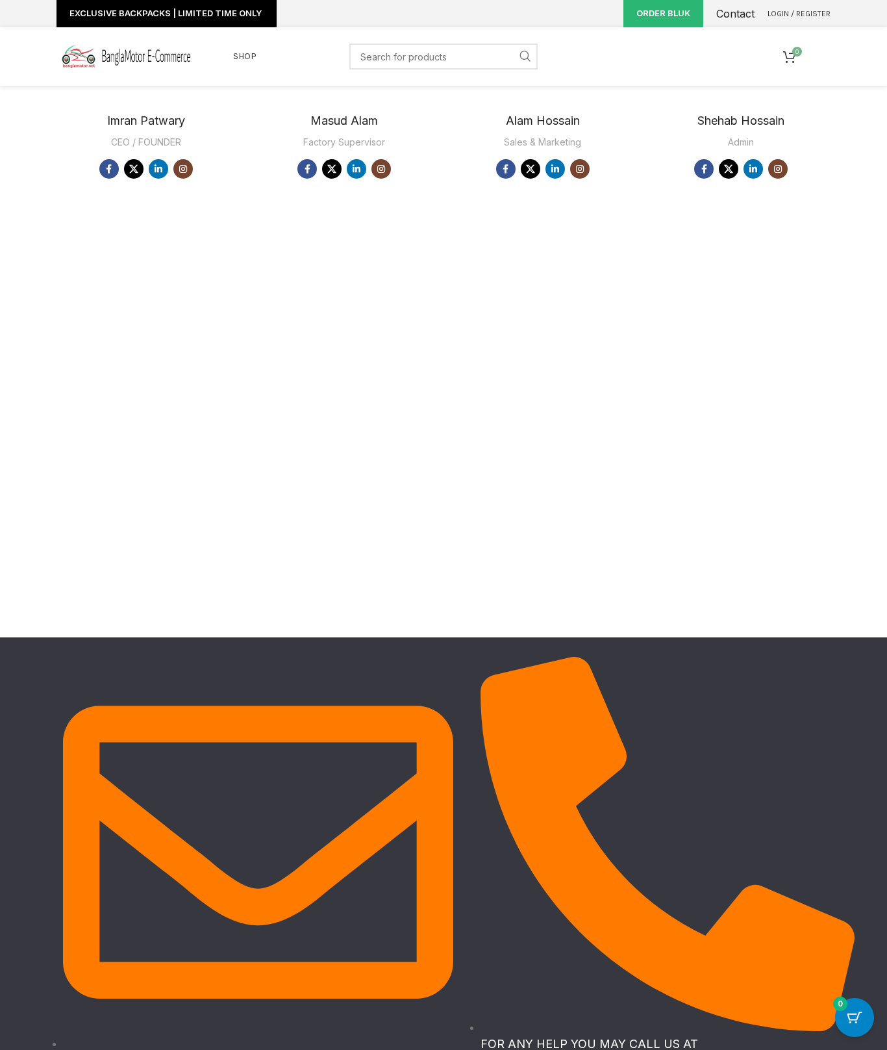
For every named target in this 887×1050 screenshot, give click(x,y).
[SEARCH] (525, 57)
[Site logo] (125, 55)
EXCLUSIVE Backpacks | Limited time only (166, 13)
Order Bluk (663, 13)
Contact (735, 13)
